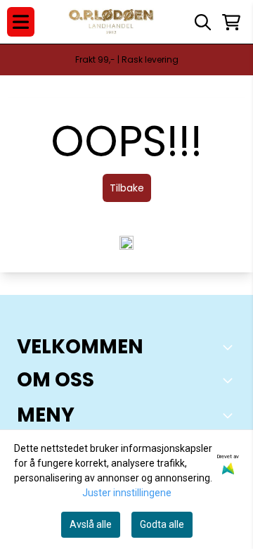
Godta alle (162, 524)
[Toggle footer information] (230, 347)
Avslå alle (91, 524)
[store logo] (111, 22)
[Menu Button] (20, 22)
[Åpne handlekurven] (231, 22)
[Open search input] (203, 22)
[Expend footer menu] (230, 415)
